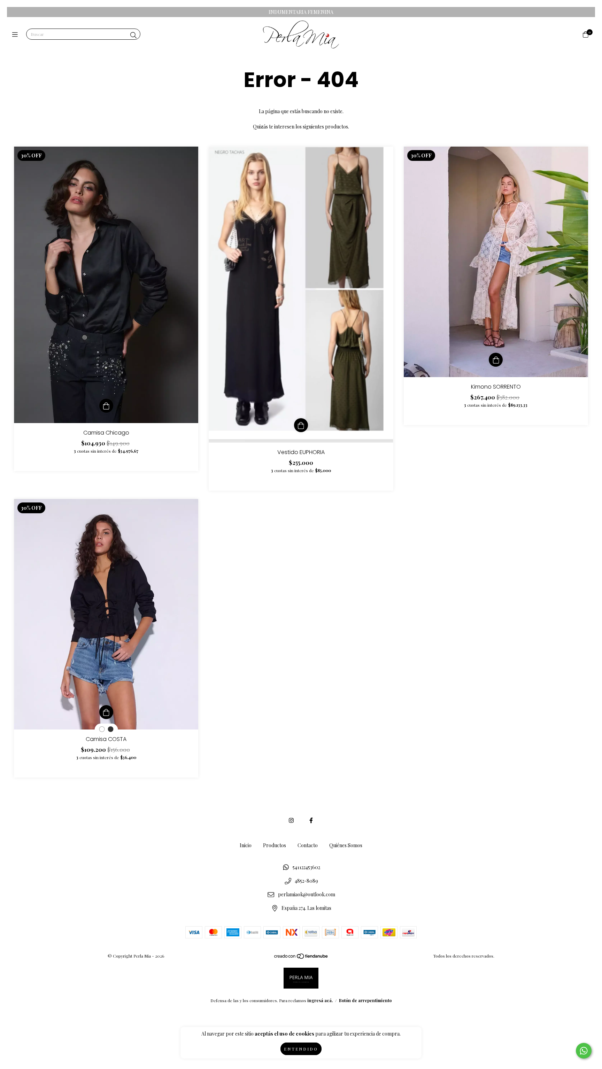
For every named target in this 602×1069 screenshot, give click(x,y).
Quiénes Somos (345, 845)
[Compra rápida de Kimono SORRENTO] (496, 360)
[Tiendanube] (301, 957)
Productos (274, 845)
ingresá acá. (320, 1000)
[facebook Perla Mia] (311, 820)
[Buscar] (133, 35)
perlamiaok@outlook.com (306, 894)
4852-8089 (306, 880)
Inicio (246, 845)
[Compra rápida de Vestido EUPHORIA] (301, 425)
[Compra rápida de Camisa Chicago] (106, 406)
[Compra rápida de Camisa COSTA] (106, 712)
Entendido (301, 1049)
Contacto (308, 845)
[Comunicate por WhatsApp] (584, 1051)
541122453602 (306, 867)
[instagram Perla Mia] (291, 820)
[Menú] (16, 34)
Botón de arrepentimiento (365, 1000)
